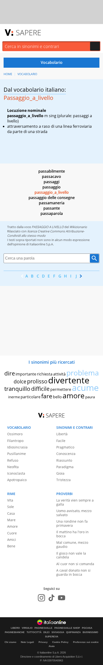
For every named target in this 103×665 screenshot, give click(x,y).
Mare (11, 520)
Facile (60, 440)
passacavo (51, 176)
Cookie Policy (60, 642)
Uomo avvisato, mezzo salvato (74, 512)
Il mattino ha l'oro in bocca (72, 534)
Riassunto (64, 460)
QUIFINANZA (73, 632)
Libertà (62, 434)
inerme (14, 396)
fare (46, 396)
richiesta (44, 374)
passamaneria (51, 203)
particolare (30, 396)
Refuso (12, 460)
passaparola (51, 213)
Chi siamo (10, 642)
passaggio (51, 187)
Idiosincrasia (17, 447)
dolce (20, 381)
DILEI (46, 632)
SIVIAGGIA (58, 632)
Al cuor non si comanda (75, 564)
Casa (11, 513)
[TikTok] (51, 598)
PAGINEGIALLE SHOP (67, 628)
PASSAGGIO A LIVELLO (48, 227)
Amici (11, 539)
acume (85, 387)
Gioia (60, 473)
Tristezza (63, 480)
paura (90, 396)
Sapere (28, 32)
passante (51, 208)
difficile (40, 389)
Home (8, 74)
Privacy (43, 642)
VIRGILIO (27, 628)
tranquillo (17, 389)
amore (74, 395)
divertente (68, 380)
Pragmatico (65, 447)
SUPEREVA (51, 636)
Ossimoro (15, 434)
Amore (12, 526)
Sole (10, 506)
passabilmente (51, 171)
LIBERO (15, 628)
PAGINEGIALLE (43, 628)
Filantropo (15, 440)
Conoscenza (65, 453)
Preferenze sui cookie (86, 642)
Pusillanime (16, 453)
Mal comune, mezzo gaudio (72, 544)
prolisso (37, 381)
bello (57, 396)
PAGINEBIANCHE (15, 632)
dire (9, 373)
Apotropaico (17, 480)
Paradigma (65, 467)
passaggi (51, 181)
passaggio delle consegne (52, 197)
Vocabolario (27, 74)
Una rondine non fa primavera (72, 523)
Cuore (12, 533)
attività (59, 374)
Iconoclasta (16, 473)
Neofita (13, 467)
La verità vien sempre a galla (75, 502)
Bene (11, 546)
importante (26, 374)
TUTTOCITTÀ (34, 632)
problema (82, 373)
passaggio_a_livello (51, 192)
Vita (10, 500)
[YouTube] (62, 598)
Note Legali (27, 642)
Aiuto (52, 646)
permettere (60, 389)
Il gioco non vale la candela (71, 555)
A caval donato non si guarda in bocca (73, 572)
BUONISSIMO (90, 632)
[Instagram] (41, 598)
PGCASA (87, 628)
